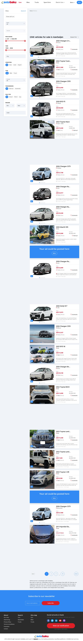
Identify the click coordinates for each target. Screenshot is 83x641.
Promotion (6, 626)
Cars (20, 2)
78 (62, 574)
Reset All (23, 11)
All (7, 65)
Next (76, 574)
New (10, 65)
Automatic (18, 88)
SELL (79, 2)
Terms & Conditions (9, 624)
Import (19, 65)
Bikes (28, 2)
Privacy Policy (7, 622)
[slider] (6, 41)
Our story (6, 617)
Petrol (15, 97)
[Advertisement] (15, 128)
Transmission (9, 86)
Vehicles (35, 10)
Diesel (11, 97)
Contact (6, 629)
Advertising (7, 619)
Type (6, 70)
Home (31, 10)
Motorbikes (21, 619)
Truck (15, 73)
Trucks (37, 2)
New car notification (61, 626)
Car (7, 73)
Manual (11, 88)
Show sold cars (10, 16)
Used (14, 65)
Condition (8, 62)
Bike (11, 73)
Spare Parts (47, 2)
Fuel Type (8, 94)
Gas (20, 97)
